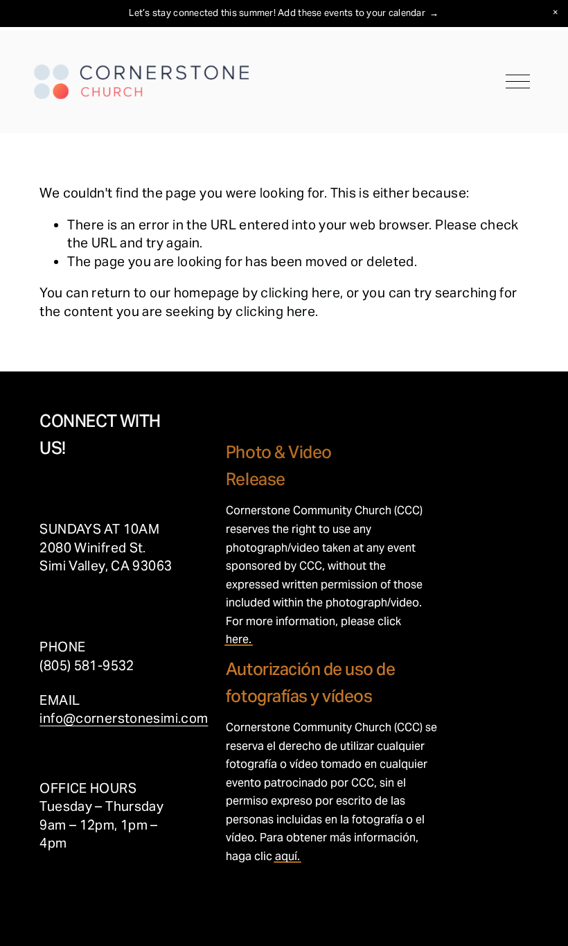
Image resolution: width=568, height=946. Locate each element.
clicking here (300, 292)
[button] (555, 12)
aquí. (287, 856)
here (237, 639)
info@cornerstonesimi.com (123, 718)
